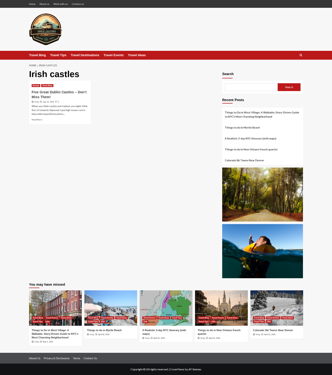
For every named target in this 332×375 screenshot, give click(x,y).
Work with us (60, 3)
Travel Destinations (85, 55)
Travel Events (114, 55)
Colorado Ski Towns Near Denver (244, 160)
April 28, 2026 (103, 334)
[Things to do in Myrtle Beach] (110, 308)
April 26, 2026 (159, 338)
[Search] (301, 55)
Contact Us (90, 358)
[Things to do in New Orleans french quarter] (221, 308)
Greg (36, 102)
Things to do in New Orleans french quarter (251, 149)
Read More (37, 119)
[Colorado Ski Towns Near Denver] (276, 308)
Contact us (78, 3)
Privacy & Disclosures (57, 358)
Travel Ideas (137, 55)
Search (228, 74)
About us (44, 3)
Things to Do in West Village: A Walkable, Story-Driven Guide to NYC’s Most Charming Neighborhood (262, 114)
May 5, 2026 (48, 342)
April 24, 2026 (214, 338)
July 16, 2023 (48, 102)
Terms (76, 358)
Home (32, 3)
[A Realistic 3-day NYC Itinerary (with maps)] (166, 308)
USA (47, 322)
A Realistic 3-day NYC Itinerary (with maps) (250, 138)
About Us (34, 358)
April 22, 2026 (269, 334)
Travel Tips (58, 55)
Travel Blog (37, 55)
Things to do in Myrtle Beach (242, 127)
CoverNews (177, 369)
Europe (36, 85)
